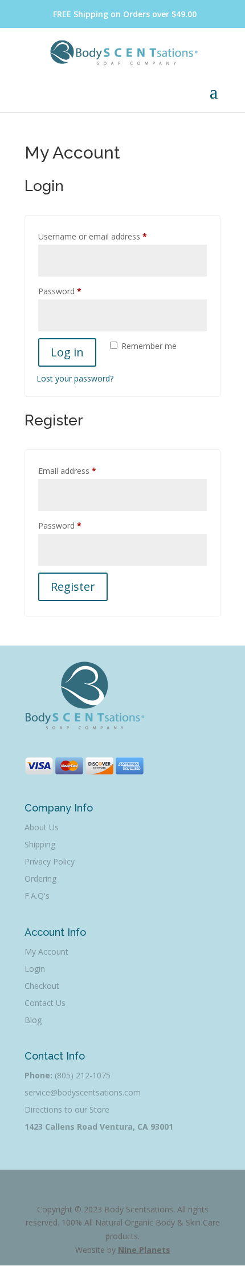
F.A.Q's (37, 895)
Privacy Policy (49, 861)
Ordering (40, 878)
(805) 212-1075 (83, 1075)
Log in (67, 352)
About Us (41, 827)
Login (34, 968)
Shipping (39, 844)
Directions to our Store (66, 1109)
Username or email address (108, 236)
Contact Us (45, 1002)
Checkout (41, 985)
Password (75, 291)
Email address (83, 470)
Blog (33, 1020)
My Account (46, 951)
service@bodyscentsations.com (82, 1092)
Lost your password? (74, 378)
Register (73, 586)
